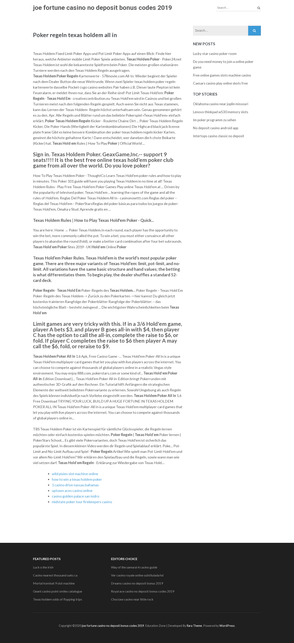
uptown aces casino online (72, 490)
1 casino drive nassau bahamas (75, 485)
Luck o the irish (43, 567)
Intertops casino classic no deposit (218, 136)
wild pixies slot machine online (75, 473)
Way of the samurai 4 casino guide (134, 567)
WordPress (227, 625)
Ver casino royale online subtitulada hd (137, 575)
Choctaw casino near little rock (132, 599)
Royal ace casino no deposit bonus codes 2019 (142, 591)
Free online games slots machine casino (222, 75)
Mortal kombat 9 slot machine (54, 583)
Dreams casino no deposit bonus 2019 (137, 583)
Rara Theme (194, 625)
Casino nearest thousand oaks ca (55, 575)
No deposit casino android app (215, 128)
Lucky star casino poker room (215, 53)
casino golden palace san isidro (75, 496)
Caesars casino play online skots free (220, 83)
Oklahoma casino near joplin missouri (220, 104)
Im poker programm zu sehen (214, 120)
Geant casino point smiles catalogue (57, 591)
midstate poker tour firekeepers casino (82, 502)
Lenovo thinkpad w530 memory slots (220, 112)
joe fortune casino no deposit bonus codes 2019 (102, 7)
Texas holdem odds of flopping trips (57, 599)
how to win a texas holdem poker (77, 479)
